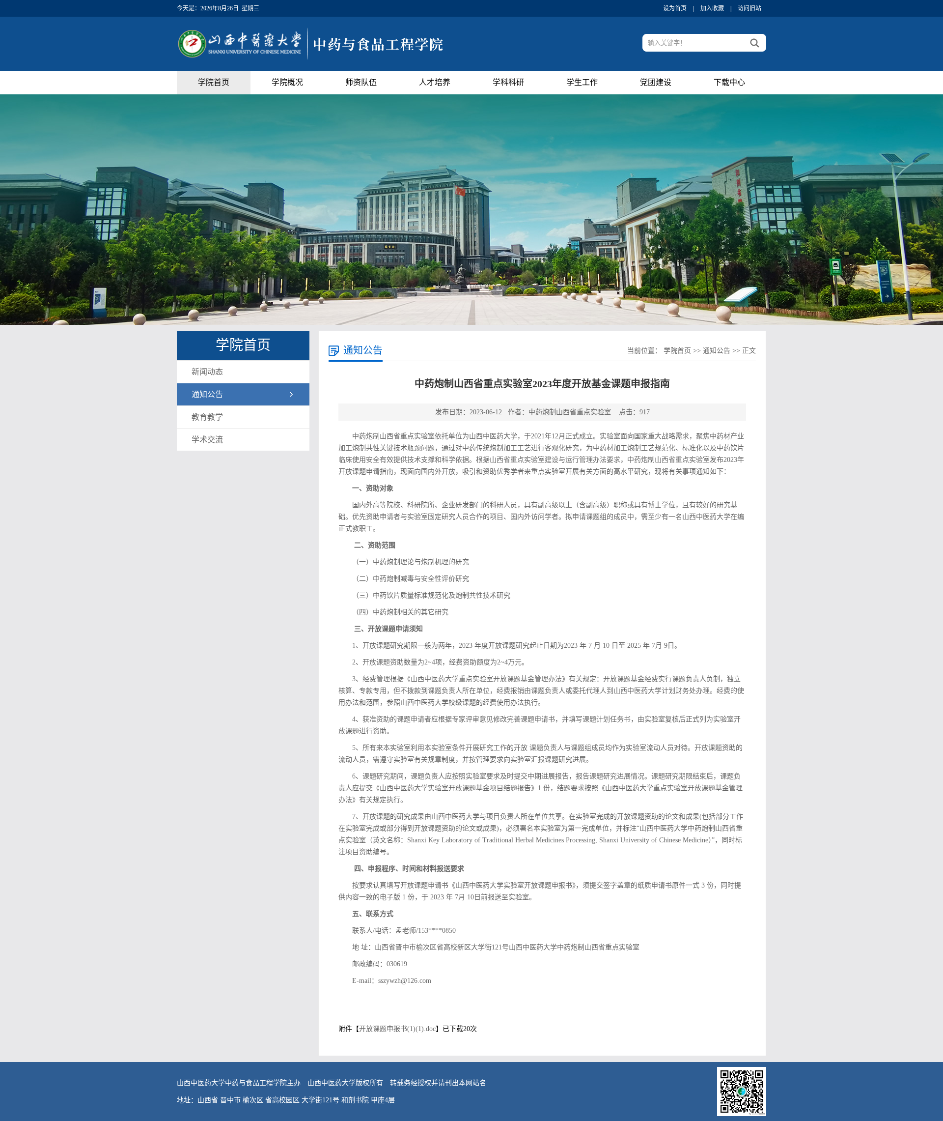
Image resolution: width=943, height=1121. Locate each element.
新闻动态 (207, 372)
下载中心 (729, 82)
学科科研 (508, 82)
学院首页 (213, 82)
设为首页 (675, 8)
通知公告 (207, 394)
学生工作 (582, 82)
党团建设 (655, 82)
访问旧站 (749, 8)
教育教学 (207, 417)
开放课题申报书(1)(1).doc (397, 1029)
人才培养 (434, 82)
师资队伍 (361, 82)
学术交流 (207, 439)
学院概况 (287, 82)
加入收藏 (712, 8)
